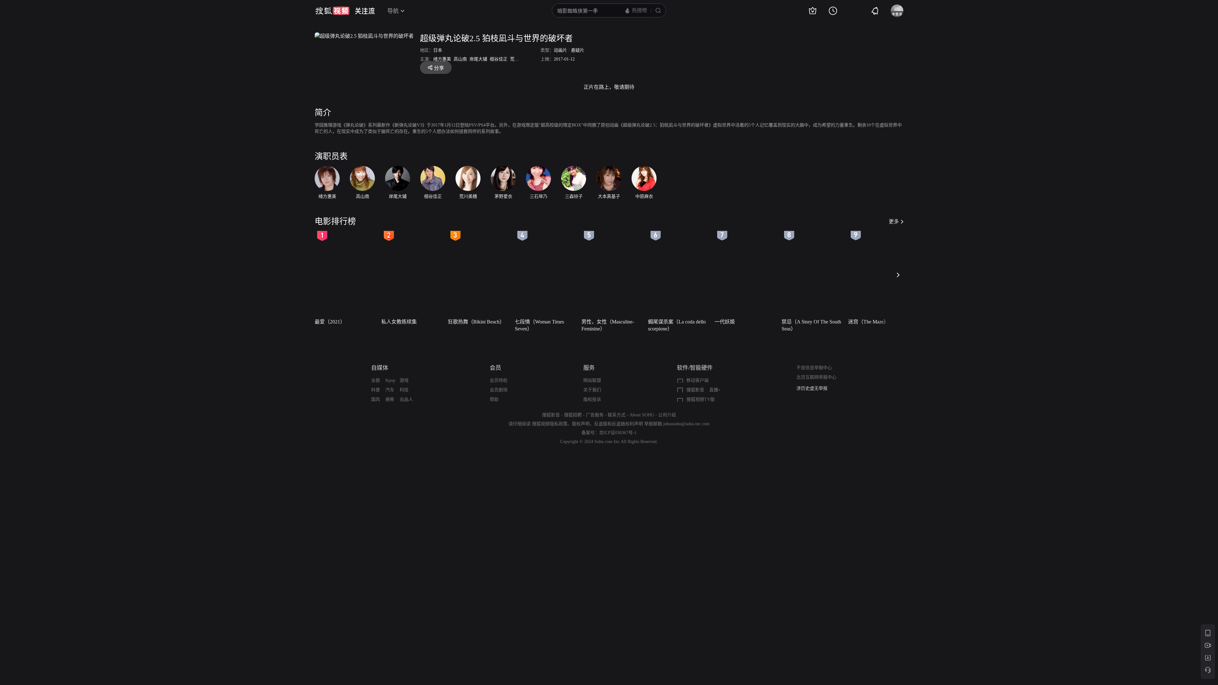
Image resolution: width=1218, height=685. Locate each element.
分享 (439, 68)
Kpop (390, 380)
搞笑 (389, 399)
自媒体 (379, 368)
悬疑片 (577, 50)
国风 (375, 399)
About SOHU (642, 415)
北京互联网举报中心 (816, 377)
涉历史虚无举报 (812, 388)
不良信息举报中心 (814, 367)
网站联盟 (592, 380)
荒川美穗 (519, 59)
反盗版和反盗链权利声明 (618, 423)
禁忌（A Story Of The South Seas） (811, 325)
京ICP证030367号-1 (618, 432)
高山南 (460, 59)
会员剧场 (499, 390)
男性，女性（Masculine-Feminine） (607, 325)
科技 (404, 390)
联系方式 (616, 415)
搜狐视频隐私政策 (549, 423)
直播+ (715, 390)
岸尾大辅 (478, 59)
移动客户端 (697, 380)
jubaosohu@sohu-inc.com (686, 423)
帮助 (494, 399)
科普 (375, 390)
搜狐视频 (332, 10)
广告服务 (595, 415)
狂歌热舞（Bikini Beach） (476, 321)
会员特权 (499, 380)
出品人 (406, 399)
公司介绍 (667, 415)
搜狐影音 (695, 390)
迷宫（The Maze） (868, 321)
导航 (393, 11)
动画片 (560, 50)
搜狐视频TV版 (700, 399)
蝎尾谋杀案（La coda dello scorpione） (677, 325)
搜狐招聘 (573, 415)
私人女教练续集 (399, 321)
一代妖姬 (725, 321)
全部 (375, 380)
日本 (437, 50)
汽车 (389, 390)
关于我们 (592, 390)
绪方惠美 (442, 59)
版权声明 (581, 423)
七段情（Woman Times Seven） (539, 325)
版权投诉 (592, 399)
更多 (894, 221)
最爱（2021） (330, 321)
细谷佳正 (499, 59)
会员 (495, 368)
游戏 (404, 380)
